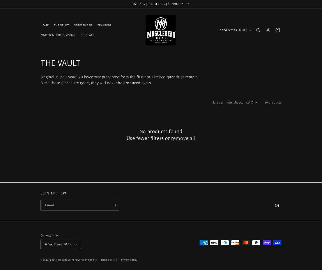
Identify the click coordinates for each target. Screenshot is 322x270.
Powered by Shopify (85, 259)
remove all (183, 138)
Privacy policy (129, 259)
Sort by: (217, 102)
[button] (258, 30)
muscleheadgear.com (62, 259)
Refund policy (109, 259)
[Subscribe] (114, 205)
